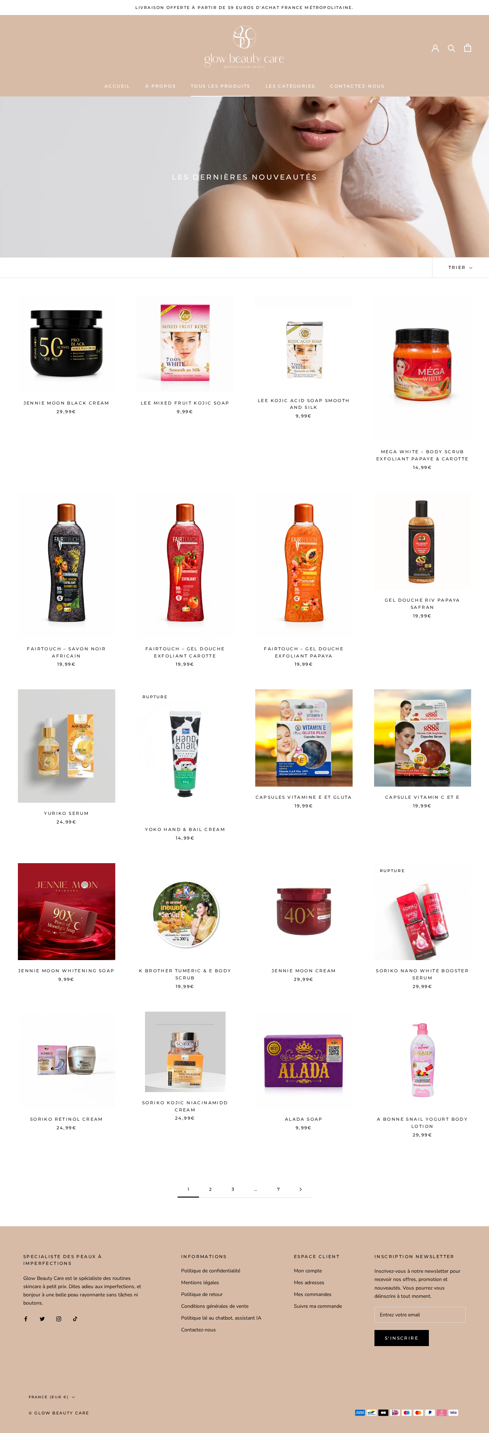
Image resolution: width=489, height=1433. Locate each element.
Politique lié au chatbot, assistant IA (221, 1318)
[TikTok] (75, 1319)
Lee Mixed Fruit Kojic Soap (185, 403)
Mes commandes (312, 1294)
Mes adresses (309, 1282)
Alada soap (304, 1119)
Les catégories (290, 86)
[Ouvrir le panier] (467, 48)
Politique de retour (202, 1294)
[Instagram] (58, 1319)
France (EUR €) (49, 1397)
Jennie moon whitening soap (66, 970)
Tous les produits (221, 86)
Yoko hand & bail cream (185, 829)
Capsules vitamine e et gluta (304, 797)
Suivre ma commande (318, 1306)
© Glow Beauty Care (59, 1412)
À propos (160, 86)
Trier (458, 267)
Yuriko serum (66, 813)
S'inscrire (401, 1338)
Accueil (117, 86)
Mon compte (308, 1270)
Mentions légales (200, 1282)
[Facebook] (25, 1319)
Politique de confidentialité (210, 1270)
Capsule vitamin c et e (422, 797)
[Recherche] (451, 48)
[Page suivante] (301, 1190)
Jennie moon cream (304, 970)
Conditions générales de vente (214, 1306)
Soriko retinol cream (66, 1119)
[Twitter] (42, 1319)
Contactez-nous (357, 86)
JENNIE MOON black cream (67, 403)
